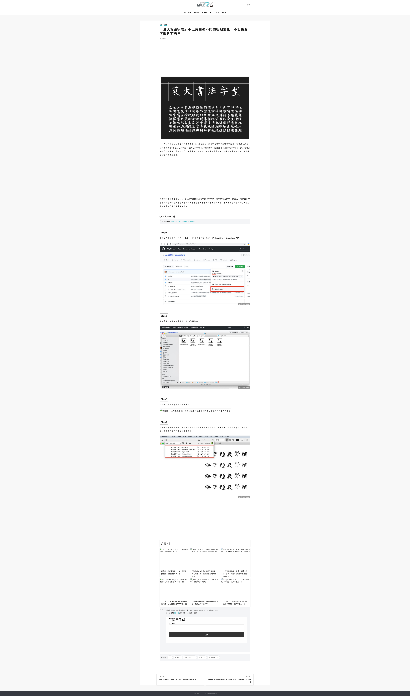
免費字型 (202, 657)
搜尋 (248, 5)
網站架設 (196, 12)
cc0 (170, 657)
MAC (212, 12)
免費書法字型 (213, 657)
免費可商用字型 (190, 657)
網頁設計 (205, 12)
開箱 (217, 12)
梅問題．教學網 (205, 4)
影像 (189, 12)
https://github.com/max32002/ (183, 221)
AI (185, 12)
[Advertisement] (205, 57)
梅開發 (224, 12)
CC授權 (176, 613)
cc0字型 (178, 657)
